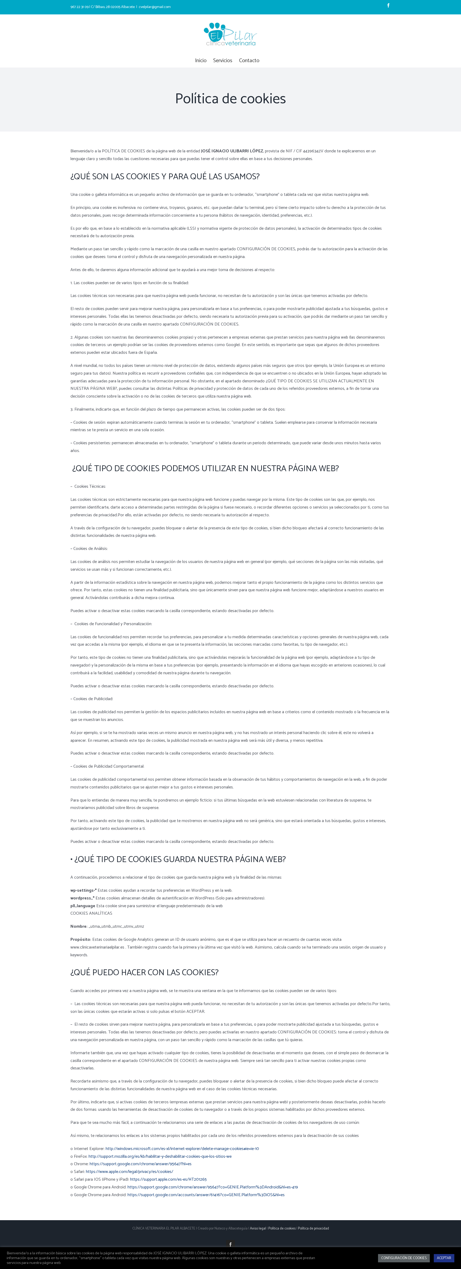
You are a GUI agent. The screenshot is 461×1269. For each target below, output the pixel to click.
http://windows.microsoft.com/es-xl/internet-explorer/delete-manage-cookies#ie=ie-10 (182, 1148)
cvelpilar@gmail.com (155, 7)
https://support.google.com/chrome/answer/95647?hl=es (141, 1164)
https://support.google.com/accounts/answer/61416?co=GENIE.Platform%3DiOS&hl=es (206, 1195)
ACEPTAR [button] (444, 1258)
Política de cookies (282, 1228)
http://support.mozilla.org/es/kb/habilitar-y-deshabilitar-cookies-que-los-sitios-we (160, 1156)
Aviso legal (258, 1228)
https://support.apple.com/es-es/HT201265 (168, 1179)
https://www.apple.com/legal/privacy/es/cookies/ (129, 1171)
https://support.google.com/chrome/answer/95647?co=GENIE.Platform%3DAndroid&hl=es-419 (213, 1187)
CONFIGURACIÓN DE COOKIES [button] (404, 1258)
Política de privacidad (313, 1228)
